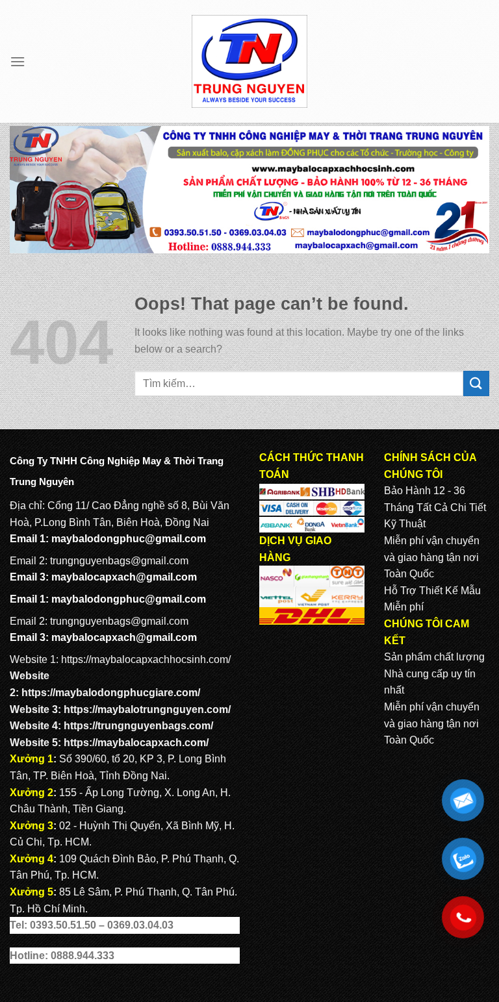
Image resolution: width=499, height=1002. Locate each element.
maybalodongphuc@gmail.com (128, 538)
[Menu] (17, 61)
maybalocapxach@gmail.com (124, 576)
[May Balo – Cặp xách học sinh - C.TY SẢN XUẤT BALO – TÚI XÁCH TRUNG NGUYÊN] (250, 61)
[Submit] (476, 383)
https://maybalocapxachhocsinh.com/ (146, 659)
